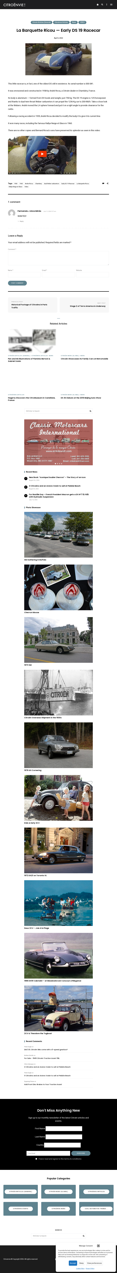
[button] (98, 1246)
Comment (12, 249)
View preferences (94, 1263)
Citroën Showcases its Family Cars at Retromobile (84, 359)
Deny (82, 1263)
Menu (111, 4)
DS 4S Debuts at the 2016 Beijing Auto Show (81, 398)
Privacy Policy (90, 1269)
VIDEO (82, 22)
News (74, 22)
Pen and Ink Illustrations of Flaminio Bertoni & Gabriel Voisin (29, 360)
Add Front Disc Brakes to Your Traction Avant (43, 1084)
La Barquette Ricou (83, 184)
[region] (58, 442)
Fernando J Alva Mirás (29, 211)
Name (10, 270)
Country (40, 1145)
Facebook (55, 1259)
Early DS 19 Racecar (67, 184)
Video (26, 187)
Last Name (40, 1136)
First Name (40, 1128)
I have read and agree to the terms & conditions (59, 1159)
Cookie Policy (80, 1269)
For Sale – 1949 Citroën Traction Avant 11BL (42, 1058)
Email (44, 270)
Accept (73, 1263)
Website (79, 270)
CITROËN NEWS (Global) (70, 356)
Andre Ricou (29, 184)
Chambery (38, 184)
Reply (22, 221)
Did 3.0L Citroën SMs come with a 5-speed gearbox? (46, 1049)
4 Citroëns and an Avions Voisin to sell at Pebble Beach (47, 1067)
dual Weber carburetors (51, 184)
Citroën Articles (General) (41, 22)
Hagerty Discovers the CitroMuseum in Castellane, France (31, 399)
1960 (21, 184)
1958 (15, 184)
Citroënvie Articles (61, 22)
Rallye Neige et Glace (15, 187)
